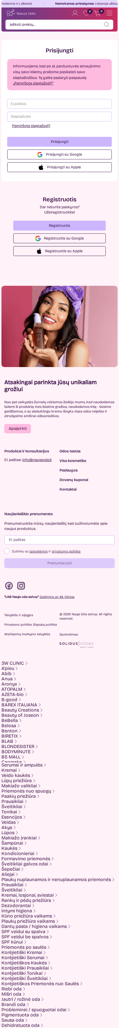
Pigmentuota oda (20, 1015)
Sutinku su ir (46, 551)
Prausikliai (12, 801)
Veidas (8, 822)
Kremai (9, 770)
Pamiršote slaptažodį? (31, 126)
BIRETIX (9, 736)
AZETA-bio (12, 694)
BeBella (9, 720)
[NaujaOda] (20, 13)
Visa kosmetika (73, 461)
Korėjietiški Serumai (22, 957)
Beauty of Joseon (20, 715)
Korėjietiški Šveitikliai (24, 978)
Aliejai (7, 874)
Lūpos (7, 832)
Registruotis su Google (64, 238)
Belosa (8, 725)
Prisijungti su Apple (64, 167)
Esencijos (11, 817)
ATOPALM (11, 689)
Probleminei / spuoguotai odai (33, 1009)
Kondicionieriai (17, 853)
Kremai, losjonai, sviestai (27, 895)
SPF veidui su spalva (23, 931)
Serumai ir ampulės (21, 765)
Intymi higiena (16, 910)
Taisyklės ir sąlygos (18, 615)
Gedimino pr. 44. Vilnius (57, 597)
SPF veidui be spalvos (25, 936)
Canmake (11, 762)
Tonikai (9, 812)
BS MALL (11, 757)
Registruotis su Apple (64, 251)
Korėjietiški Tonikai (21, 973)
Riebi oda (11, 989)
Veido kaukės (15, 775)
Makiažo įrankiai (19, 838)
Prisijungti (59, 141)
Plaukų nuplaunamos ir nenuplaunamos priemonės (56, 879)
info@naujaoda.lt (37, 460)
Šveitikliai (11, 806)
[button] (17, 428)
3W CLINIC (12, 663)
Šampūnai (12, 843)
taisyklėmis (38, 551)
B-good (9, 699)
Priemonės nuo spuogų (26, 791)
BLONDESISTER (17, 746)
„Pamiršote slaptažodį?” (33, 83)
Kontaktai (68, 489)
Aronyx (9, 684)
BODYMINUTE (16, 751)
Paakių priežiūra (18, 796)
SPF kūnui (12, 942)
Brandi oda (13, 1004)
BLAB (7, 741)
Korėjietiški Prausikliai (25, 968)
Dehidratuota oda (20, 1025)
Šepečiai (10, 869)
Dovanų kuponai (74, 480)
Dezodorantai (16, 905)
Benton (9, 731)
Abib (6, 673)
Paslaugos (69, 470)
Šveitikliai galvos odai (24, 864)
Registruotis (59, 225)
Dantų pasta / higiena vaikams (34, 926)
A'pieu (7, 668)
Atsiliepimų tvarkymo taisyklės (27, 634)
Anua (7, 678)
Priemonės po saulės (23, 947)
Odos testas (70, 451)
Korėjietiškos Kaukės (24, 963)
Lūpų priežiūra (16, 780)
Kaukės (9, 848)
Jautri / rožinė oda (20, 999)
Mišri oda (11, 994)
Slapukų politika (45, 625)
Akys (6, 827)
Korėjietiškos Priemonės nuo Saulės (40, 983)
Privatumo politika (18, 625)
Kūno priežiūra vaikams (26, 916)
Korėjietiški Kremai (21, 952)
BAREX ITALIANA (19, 705)
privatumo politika (66, 551)
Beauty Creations (20, 710)
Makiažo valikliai (19, 785)
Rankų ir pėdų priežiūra (26, 900)
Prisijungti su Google (64, 154)
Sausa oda (12, 1020)
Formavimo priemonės (25, 858)
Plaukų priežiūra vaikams (28, 921)
